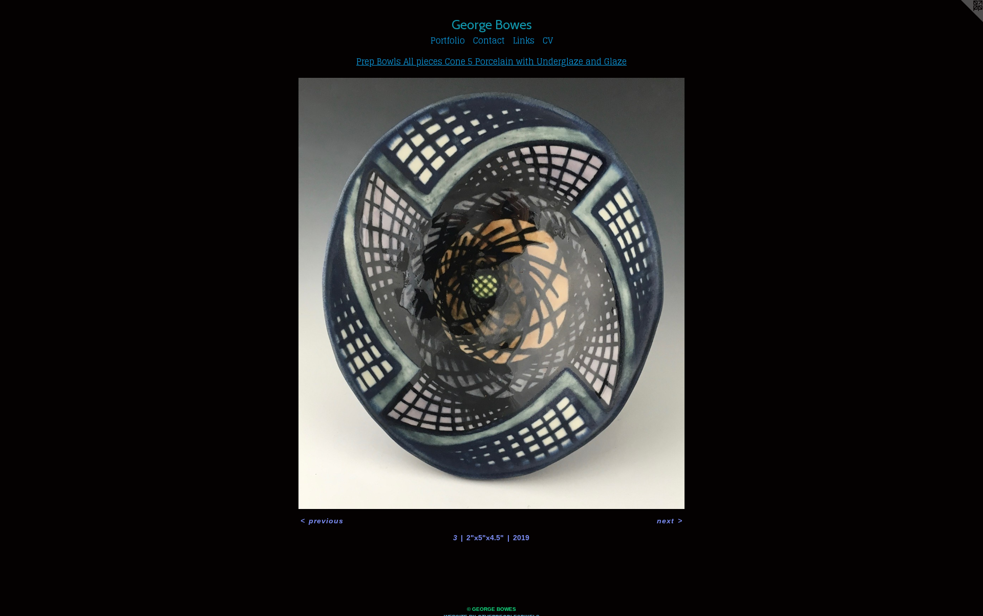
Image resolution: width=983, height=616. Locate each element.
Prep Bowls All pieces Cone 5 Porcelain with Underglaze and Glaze (491, 61)
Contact (489, 40)
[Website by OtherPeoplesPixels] (962, 20)
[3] (491, 293)
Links (524, 40)
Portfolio (448, 40)
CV (548, 40)
